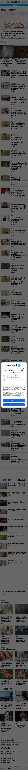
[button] (14, 383)
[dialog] (14, 385)
